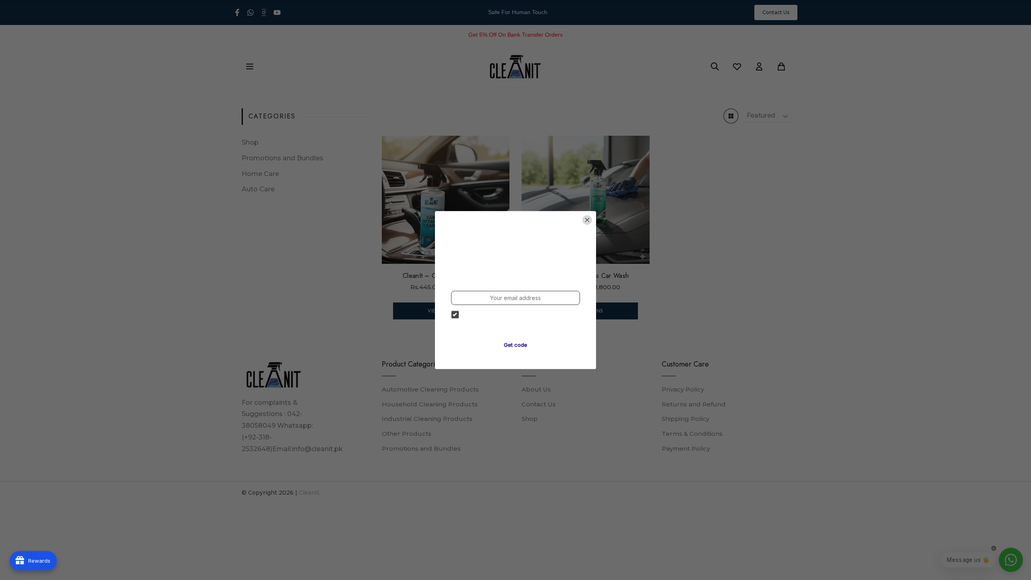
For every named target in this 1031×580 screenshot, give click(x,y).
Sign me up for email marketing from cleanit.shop (511, 319)
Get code (515, 345)
